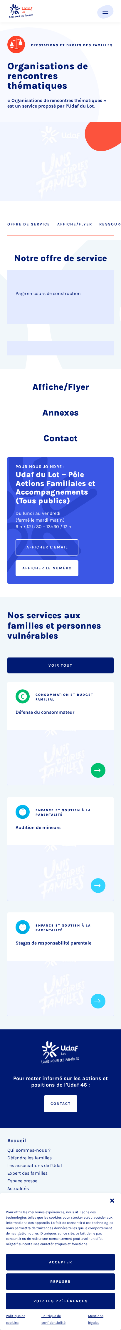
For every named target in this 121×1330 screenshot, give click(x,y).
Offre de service (28, 224)
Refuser (60, 1281)
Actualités (18, 1188)
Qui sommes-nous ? (29, 1150)
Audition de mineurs (38, 827)
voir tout (60, 665)
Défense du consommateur (45, 712)
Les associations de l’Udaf (34, 1165)
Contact (61, 1103)
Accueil (16, 1140)
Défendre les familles (29, 1158)
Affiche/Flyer (74, 224)
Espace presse (22, 1181)
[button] (112, 1201)
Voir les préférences (60, 1301)
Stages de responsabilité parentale (53, 943)
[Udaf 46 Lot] (21, 11)
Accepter (60, 1262)
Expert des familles (27, 1173)
